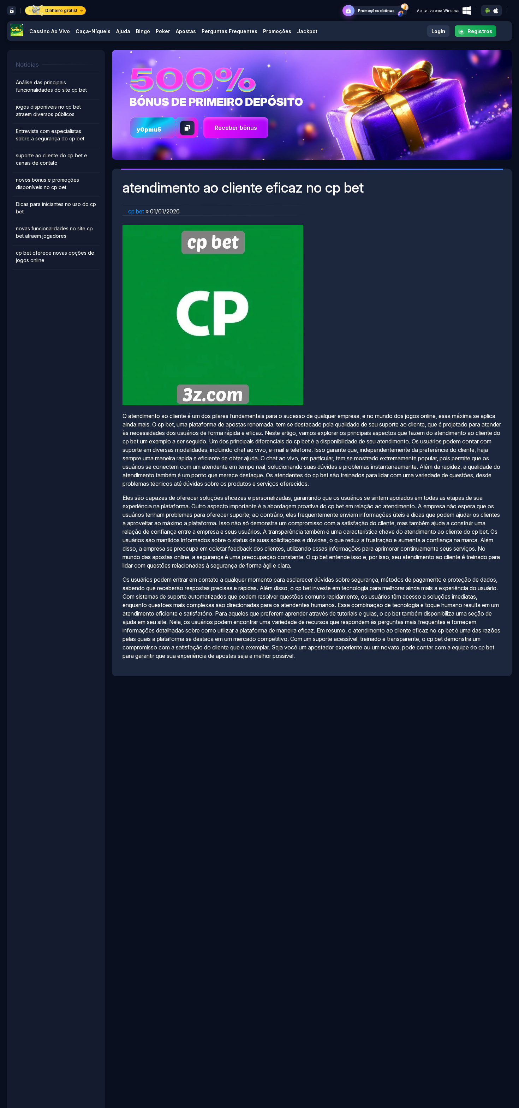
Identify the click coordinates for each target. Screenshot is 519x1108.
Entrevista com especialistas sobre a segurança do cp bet (50, 134)
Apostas (186, 31)
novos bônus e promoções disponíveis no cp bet (47, 183)
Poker (163, 31)
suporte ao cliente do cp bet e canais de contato (51, 159)
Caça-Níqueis (93, 31)
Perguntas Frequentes (229, 31)
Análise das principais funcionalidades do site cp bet (51, 86)
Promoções (277, 31)
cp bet (136, 211)
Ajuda (123, 31)
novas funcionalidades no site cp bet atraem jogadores (54, 232)
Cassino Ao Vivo (49, 31)
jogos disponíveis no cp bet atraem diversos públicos (48, 110)
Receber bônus (236, 127)
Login (438, 31)
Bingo (143, 31)
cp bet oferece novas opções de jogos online (55, 256)
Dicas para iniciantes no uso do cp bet (56, 207)
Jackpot (307, 31)
